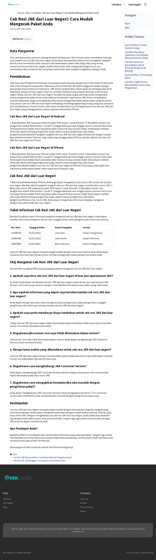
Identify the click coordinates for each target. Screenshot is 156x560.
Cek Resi (116, 4)
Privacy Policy (86, 507)
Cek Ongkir (134, 4)
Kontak (83, 503)
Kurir (127, 23)
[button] (124, 4)
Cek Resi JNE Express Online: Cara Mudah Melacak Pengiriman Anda (42, 457)
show (27, 39)
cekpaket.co (36, 552)
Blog (5, 507)
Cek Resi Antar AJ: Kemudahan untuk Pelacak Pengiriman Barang (135, 66)
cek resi (26, 60)
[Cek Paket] (14, 4)
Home (21, 12)
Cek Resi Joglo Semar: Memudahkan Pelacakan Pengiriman (137, 84)
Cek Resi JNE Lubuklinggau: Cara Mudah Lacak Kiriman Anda (39, 460)
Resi (28, 12)
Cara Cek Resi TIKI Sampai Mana (138, 76)
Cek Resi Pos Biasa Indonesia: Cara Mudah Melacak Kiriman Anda (136, 54)
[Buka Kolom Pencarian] (145, 4)
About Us (84, 498)
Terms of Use (147, 552)
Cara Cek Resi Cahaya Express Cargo (136, 46)
